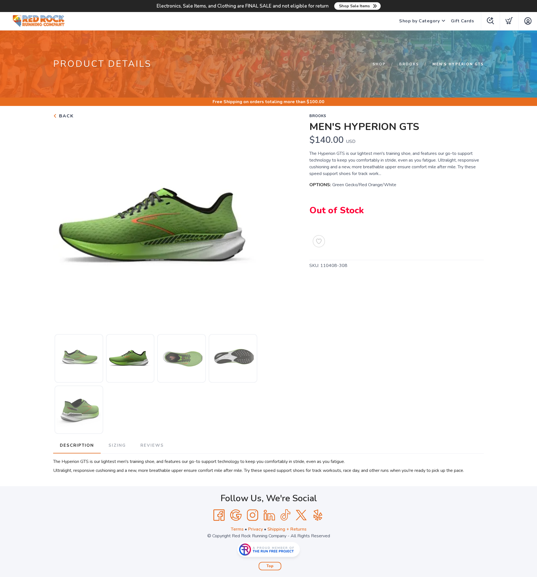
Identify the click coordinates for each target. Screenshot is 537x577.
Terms (237, 529)
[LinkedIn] (269, 515)
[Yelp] (318, 515)
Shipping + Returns (287, 529)
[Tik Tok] (285, 515)
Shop (379, 64)
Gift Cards (462, 21)
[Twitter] (301, 515)
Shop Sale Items (354, 6)
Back (65, 116)
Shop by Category (419, 21)
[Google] (235, 515)
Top (270, 566)
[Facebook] (219, 515)
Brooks (409, 64)
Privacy (255, 529)
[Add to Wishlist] (319, 241)
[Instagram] (252, 515)
